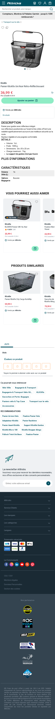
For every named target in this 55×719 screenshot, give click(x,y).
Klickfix (4, 83)
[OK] (48, 483)
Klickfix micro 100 (9, 430)
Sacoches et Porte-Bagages (15, 397)
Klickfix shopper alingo (31, 430)
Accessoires (8, 406)
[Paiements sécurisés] (19, 546)
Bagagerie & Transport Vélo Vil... (17, 392)
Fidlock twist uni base (12, 434)
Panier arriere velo (10, 416)
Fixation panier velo (31, 416)
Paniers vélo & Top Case (13, 401)
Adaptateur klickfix (10, 421)
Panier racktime (30, 421)
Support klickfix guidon (34, 425)
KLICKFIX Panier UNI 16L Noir (16, 227)
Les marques (9, 515)
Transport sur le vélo (11, 22)
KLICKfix (40, 392)
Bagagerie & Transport (25, 388)
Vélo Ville (6, 388)
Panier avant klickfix (11, 425)
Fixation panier (32, 434)
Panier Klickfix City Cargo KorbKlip (18, 299)
